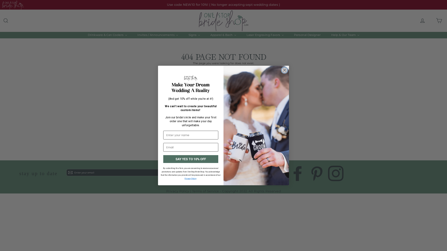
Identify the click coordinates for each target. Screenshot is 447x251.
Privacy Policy (190, 179)
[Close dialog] (284, 70)
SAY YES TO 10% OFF (190, 159)
